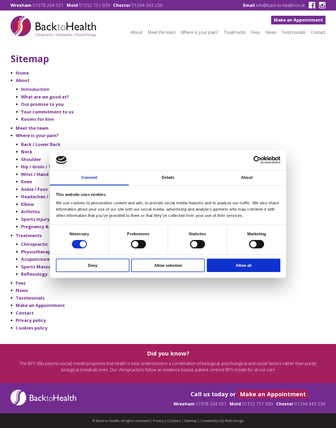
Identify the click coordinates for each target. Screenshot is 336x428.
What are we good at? (45, 97)
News (270, 32)
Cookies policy (32, 328)
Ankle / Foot (34, 189)
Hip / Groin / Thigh (41, 167)
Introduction (35, 89)
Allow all (243, 265)
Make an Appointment (298, 20)
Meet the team (162, 32)
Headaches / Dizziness (45, 197)
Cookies (174, 420)
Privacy (158, 420)
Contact (318, 32)
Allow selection (168, 265)
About (136, 32)
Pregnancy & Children (45, 226)
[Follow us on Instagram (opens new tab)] (321, 5)
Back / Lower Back (40, 144)
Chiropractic (34, 244)
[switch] (138, 244)
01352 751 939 (94, 5)
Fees (255, 32)
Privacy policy (31, 320)
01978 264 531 (48, 5)
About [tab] (247, 177)
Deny (92, 265)
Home (22, 73)
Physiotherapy (37, 252)
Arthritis (30, 211)
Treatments (235, 32)
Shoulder (31, 159)
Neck (26, 152)
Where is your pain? (199, 32)
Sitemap (190, 420)
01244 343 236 (147, 5)
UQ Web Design (231, 420)
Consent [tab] (89, 177)
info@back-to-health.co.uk (280, 5)
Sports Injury (35, 219)
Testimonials (294, 32)
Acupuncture (35, 259)
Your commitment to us (47, 112)
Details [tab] (168, 177)
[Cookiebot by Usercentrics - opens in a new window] (257, 160)
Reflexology (34, 274)
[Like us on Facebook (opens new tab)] (310, 5)
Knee (26, 182)
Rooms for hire (37, 119)
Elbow (27, 204)
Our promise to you (42, 104)
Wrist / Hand (35, 174)
